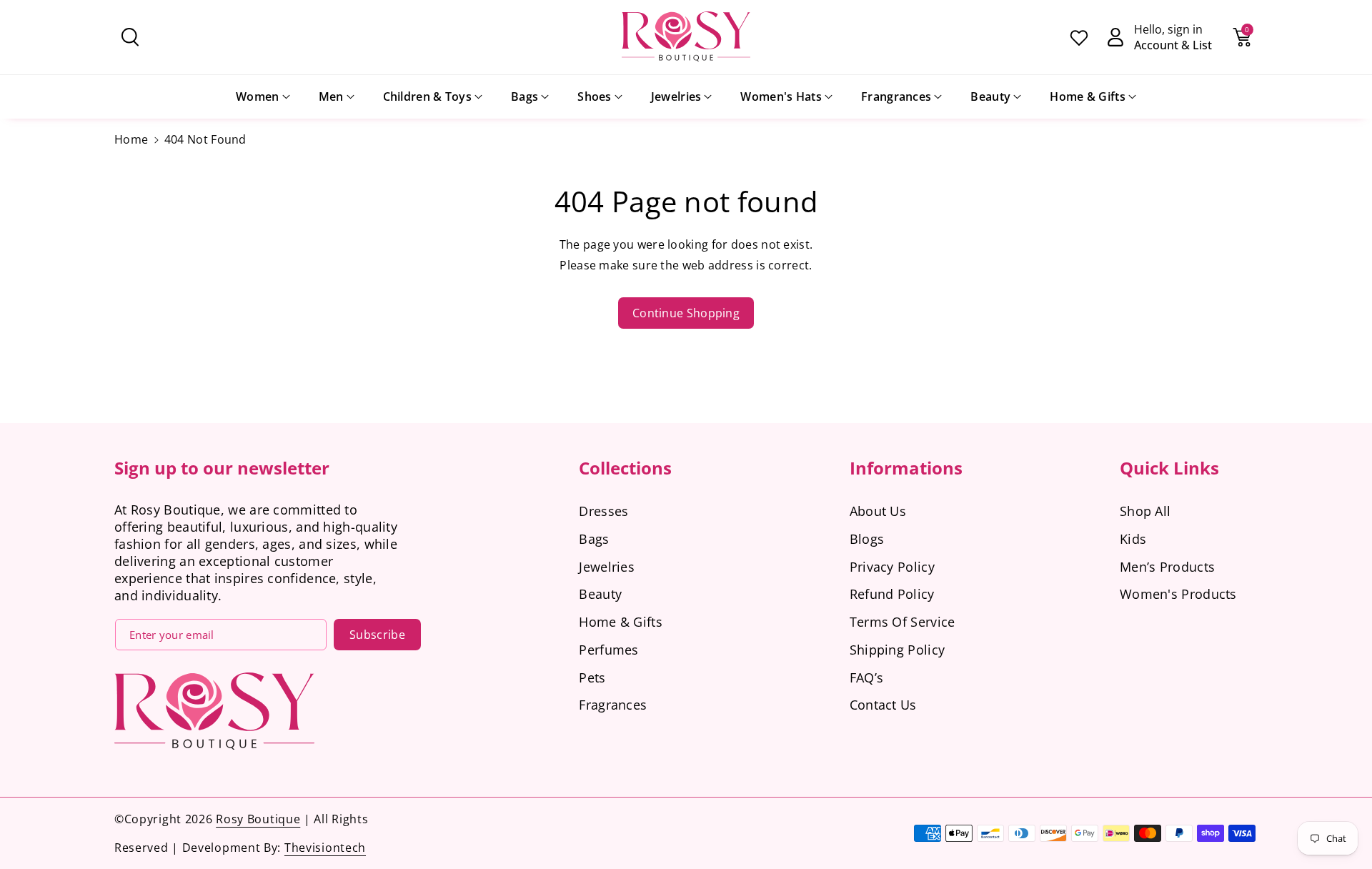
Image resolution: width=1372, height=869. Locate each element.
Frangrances (896, 96)
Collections (625, 468)
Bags (524, 96)
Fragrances (613, 704)
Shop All (1145, 511)
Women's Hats (781, 96)
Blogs (867, 538)
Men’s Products (1167, 566)
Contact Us (883, 704)
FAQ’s (867, 677)
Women (257, 96)
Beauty (990, 96)
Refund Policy (892, 593)
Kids (1133, 538)
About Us (878, 511)
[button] (130, 37)
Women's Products (1178, 593)
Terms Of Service (902, 621)
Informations (906, 468)
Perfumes (608, 649)
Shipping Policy (897, 649)
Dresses (603, 511)
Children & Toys (427, 96)
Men (331, 96)
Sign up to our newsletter (221, 468)
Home (131, 139)
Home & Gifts (1087, 96)
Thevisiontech (325, 847)
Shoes (594, 96)
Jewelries (676, 96)
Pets (592, 677)
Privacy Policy (892, 566)
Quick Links (1169, 468)
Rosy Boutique (258, 819)
